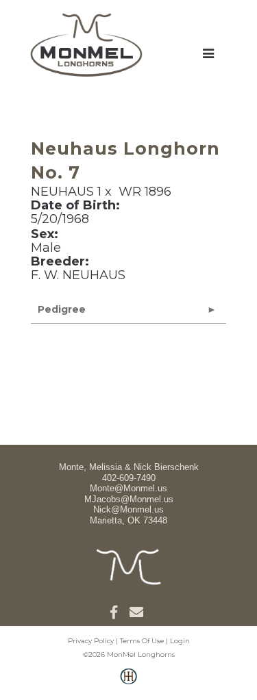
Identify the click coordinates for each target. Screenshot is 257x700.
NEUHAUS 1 (66, 191)
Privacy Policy (91, 640)
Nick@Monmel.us (128, 509)
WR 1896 (145, 191)
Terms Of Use (142, 640)
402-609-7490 (129, 478)
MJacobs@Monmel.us (128, 499)
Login (180, 640)
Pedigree (62, 309)
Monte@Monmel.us (128, 488)
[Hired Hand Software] (128, 684)
